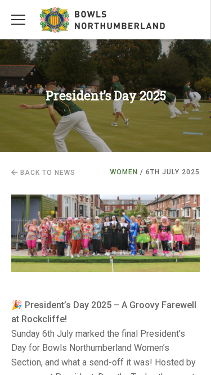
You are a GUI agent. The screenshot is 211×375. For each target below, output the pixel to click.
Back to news (46, 173)
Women (124, 172)
